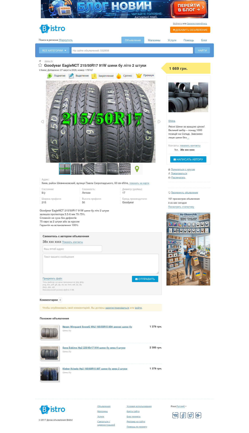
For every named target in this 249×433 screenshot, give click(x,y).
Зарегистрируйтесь (197, 23)
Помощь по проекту (137, 426)
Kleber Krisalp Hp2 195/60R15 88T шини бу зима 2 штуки (95, 368)
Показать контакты (72, 242)
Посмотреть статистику (181, 206)
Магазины (154, 40)
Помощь (189, 40)
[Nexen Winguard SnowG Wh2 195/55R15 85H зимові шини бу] (50, 332)
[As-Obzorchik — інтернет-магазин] (188, 249)
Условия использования (139, 406)
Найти (202, 50)
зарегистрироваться (117, 307)
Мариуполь (66, 40)
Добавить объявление (191, 30)
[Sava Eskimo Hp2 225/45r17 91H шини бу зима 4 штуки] (50, 353)
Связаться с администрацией (106, 423)
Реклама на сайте (136, 421)
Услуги (172, 40)
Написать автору (189, 159)
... (188, 137)
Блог (204, 40)
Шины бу (49, 60)
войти (138, 307)
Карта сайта (133, 411)
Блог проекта (133, 416)
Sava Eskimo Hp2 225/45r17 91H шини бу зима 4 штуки (94, 347)
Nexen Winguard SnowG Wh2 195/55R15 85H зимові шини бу (97, 326)
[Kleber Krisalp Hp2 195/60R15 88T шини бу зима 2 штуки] (50, 374)
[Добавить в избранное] (40, 65)
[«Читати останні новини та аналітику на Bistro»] (124, 9)
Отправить (146, 279)
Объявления (133, 40)
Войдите (177, 23)
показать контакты (190, 145)
